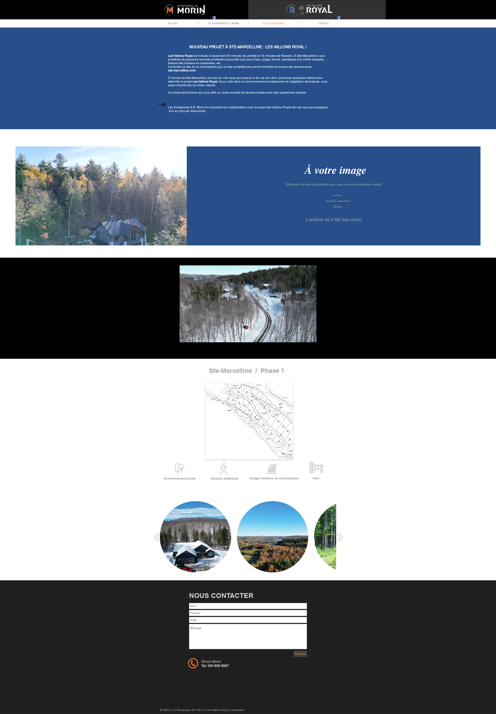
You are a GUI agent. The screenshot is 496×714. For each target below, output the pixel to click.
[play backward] (156, 536)
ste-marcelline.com (182, 70)
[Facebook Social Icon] (214, 17)
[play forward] (339, 536)
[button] (311, 338)
